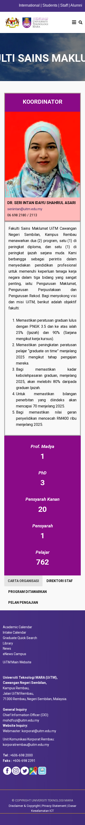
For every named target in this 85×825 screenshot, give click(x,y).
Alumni (76, 5)
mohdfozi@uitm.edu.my (21, 720)
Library (8, 643)
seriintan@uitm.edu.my (24, 209)
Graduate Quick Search (20, 638)
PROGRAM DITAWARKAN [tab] (27, 592)
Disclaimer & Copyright (24, 806)
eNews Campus (14, 654)
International (30, 5)
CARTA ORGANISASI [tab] (23, 581)
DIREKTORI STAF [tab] (60, 581)
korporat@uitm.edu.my (39, 731)
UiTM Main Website (17, 662)
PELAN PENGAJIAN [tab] (23, 602)
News (7, 648)
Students (49, 5)
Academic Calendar (17, 627)
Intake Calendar (14, 632)
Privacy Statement (54, 806)
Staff (64, 5)
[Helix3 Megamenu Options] (74, 22)
